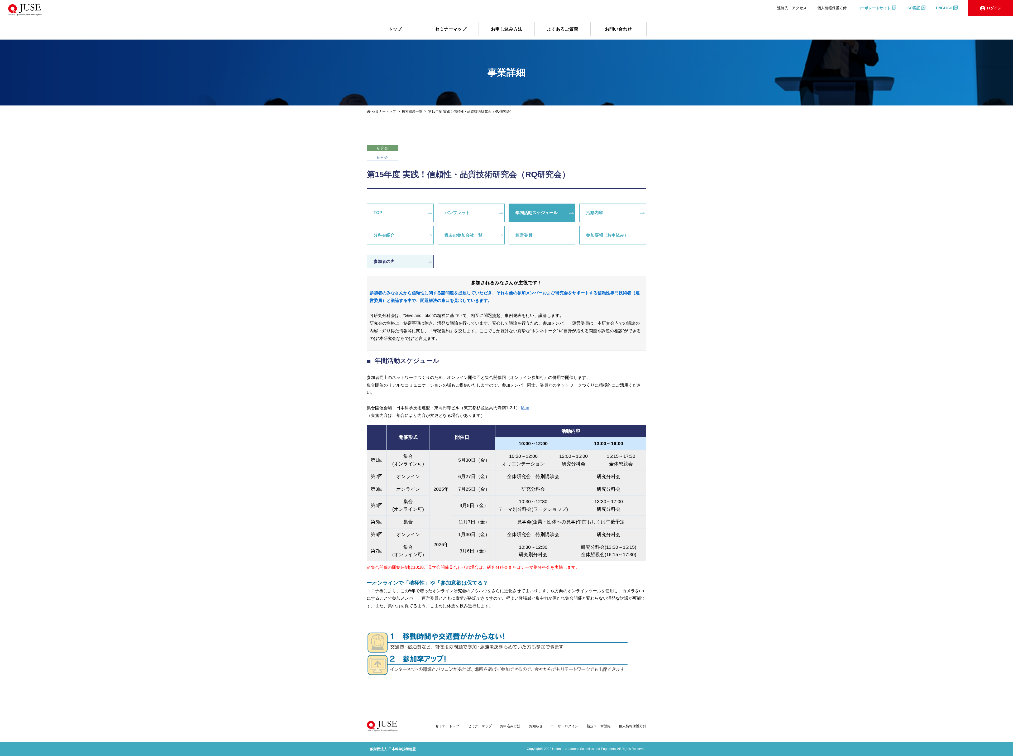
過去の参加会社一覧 (463, 235)
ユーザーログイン (564, 726)
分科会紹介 (384, 235)
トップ (395, 29)
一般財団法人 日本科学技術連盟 (391, 749)
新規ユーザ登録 (599, 726)
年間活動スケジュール (536, 212)
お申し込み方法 (506, 29)
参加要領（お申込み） (607, 235)
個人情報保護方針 (832, 8)
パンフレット (457, 212)
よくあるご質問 (562, 29)
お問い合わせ (618, 29)
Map (525, 408)
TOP (378, 212)
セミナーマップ (450, 29)
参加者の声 (384, 261)
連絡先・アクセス (792, 8)
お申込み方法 (510, 726)
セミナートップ (447, 726)
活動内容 (594, 212)
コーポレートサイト (874, 8)
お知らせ (536, 726)
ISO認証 (913, 8)
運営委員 (523, 235)
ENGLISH (944, 8)
